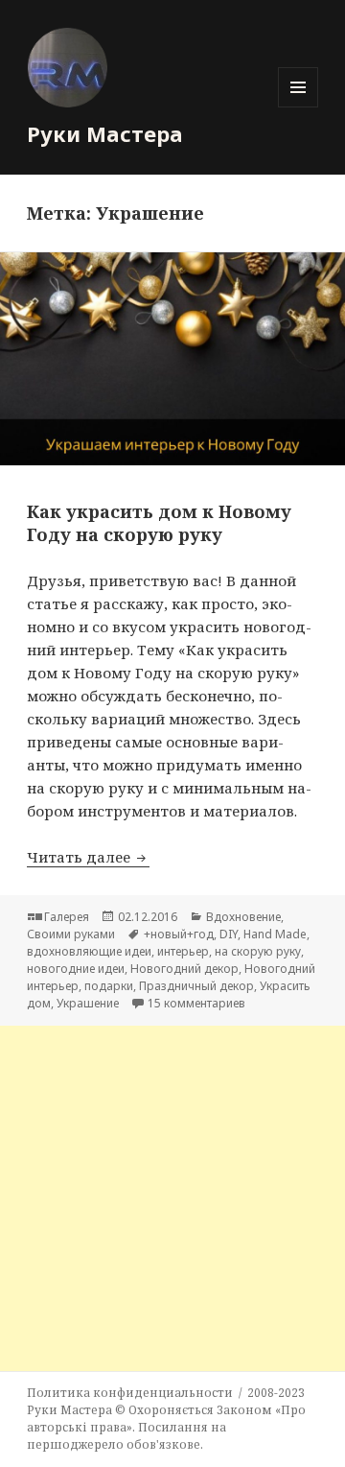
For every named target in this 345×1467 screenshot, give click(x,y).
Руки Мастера (105, 133)
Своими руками (71, 934)
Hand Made (275, 934)
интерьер (183, 951)
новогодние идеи (76, 968)
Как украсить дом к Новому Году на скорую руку (159, 523)
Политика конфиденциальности (130, 1392)
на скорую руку (258, 951)
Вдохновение (243, 917)
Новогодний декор (184, 968)
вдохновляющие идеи (89, 951)
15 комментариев (196, 1003)
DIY (228, 934)
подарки (108, 986)
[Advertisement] (172, 1198)
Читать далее (88, 856)
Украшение (88, 1003)
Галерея (66, 917)
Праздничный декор (196, 986)
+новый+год (179, 934)
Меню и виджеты (298, 106)
